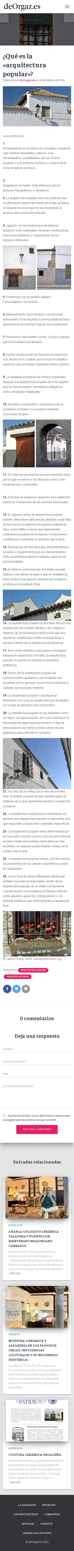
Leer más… (15, 1273)
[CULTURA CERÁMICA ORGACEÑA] (37, 1420)
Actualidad (16, 1224)
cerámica (14, 1334)
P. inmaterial (52, 1514)
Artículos (28, 1524)
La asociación (27, 1505)
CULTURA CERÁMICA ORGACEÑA (35, 1454)
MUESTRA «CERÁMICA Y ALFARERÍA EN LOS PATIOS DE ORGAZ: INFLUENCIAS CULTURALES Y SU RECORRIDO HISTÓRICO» (33, 1350)
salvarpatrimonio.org (47, 959)
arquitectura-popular (33, 970)
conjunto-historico (17, 977)
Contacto (46, 1524)
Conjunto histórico (26, 1514)
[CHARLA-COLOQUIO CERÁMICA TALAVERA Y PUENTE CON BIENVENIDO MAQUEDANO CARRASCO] (37, 1197)
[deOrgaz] (23, 6)
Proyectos (49, 1505)
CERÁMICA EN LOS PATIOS (37, 1533)
